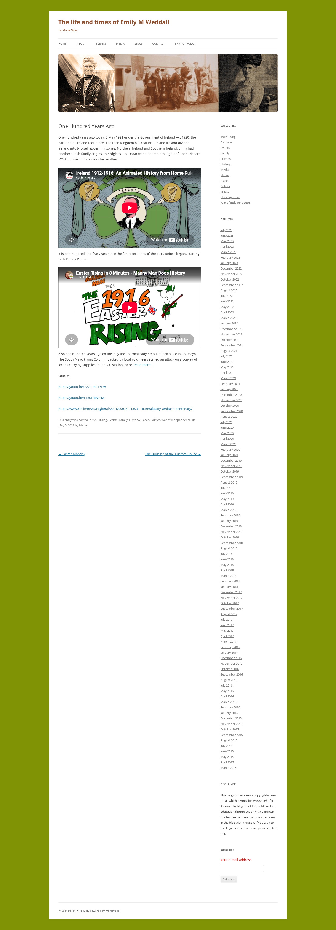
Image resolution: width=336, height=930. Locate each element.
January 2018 (229, 587)
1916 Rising (99, 420)
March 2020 (228, 444)
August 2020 (229, 416)
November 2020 (231, 400)
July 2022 (226, 296)
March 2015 (228, 768)
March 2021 (228, 378)
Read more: (142, 365)
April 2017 (227, 636)
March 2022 (228, 318)
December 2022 (231, 268)
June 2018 (227, 559)
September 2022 (232, 285)
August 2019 (229, 482)
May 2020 (227, 433)
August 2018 (229, 548)
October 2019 (230, 471)
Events (101, 43)
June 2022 (227, 301)
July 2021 (226, 356)
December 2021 (231, 329)
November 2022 (231, 274)
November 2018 (231, 532)
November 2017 (231, 598)
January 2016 (229, 713)
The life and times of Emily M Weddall (113, 22)
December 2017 (231, 592)
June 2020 (227, 427)
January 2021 (229, 389)
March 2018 (228, 576)
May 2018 (227, 565)
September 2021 (232, 345)
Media (120, 43)
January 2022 (229, 323)
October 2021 (230, 340)
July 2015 (226, 746)
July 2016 (226, 685)
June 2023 (227, 235)
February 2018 (230, 581)
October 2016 (230, 669)
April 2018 (227, 570)
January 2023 (229, 263)
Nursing (226, 175)
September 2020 (232, 411)
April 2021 (227, 373)
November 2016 (231, 663)
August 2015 (229, 740)
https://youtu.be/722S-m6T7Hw (82, 387)
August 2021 (229, 351)
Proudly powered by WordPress (99, 911)
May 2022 (227, 307)
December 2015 (231, 718)
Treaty (225, 192)
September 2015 (232, 735)
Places (145, 420)
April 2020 (227, 438)
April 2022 (227, 312)
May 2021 (227, 367)
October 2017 (230, 603)
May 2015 (227, 757)
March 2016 (228, 702)
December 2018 (231, 526)
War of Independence (176, 420)
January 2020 (229, 455)
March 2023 (228, 252)
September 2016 (232, 674)
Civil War (226, 142)
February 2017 (230, 647)
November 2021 (231, 334)
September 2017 (232, 609)
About (81, 43)
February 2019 (230, 515)
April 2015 (227, 762)
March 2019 (228, 510)
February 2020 (230, 449)
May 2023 (227, 241)
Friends (226, 159)
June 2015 (227, 751)
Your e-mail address (236, 860)
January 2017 (229, 652)
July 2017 (226, 619)
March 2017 (228, 641)
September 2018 (232, 543)
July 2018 (226, 554)
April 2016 (227, 696)
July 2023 (226, 230)
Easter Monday (71, 454)
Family (123, 420)
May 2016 (227, 691)
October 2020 (230, 406)
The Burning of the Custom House (173, 454)
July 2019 (226, 488)
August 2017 (229, 614)
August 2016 (229, 680)
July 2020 (226, 422)
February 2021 (230, 384)
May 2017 (227, 630)
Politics (155, 420)
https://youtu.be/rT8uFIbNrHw (81, 398)
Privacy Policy (185, 43)
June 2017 (227, 625)
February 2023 (230, 257)
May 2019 (227, 499)
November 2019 (231, 466)
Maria (83, 425)
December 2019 (231, 460)
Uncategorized (230, 197)
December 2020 (231, 395)
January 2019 (229, 521)
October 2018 (230, 537)
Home (62, 43)
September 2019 (232, 477)
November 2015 (231, 724)
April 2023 (227, 246)
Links (138, 43)
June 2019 (227, 493)
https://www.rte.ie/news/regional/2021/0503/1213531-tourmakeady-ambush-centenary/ (125, 408)
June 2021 (227, 362)
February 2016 (230, 707)
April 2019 (227, 504)
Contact (158, 43)
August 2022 (229, 290)
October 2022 (230, 279)
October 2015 (230, 729)
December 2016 (231, 658)
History (134, 420)
